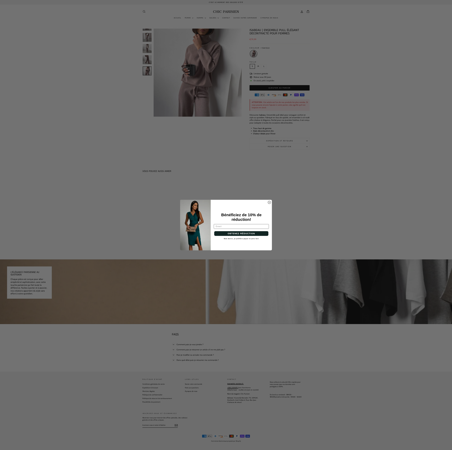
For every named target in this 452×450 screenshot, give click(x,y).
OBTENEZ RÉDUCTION (241, 233)
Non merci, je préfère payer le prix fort (241, 239)
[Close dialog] (269, 202)
